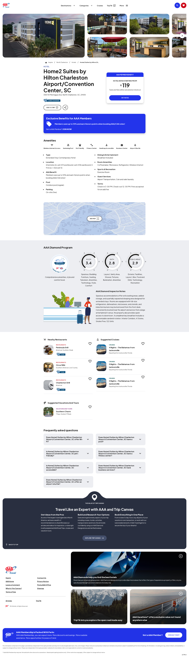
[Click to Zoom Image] (44, 36)
